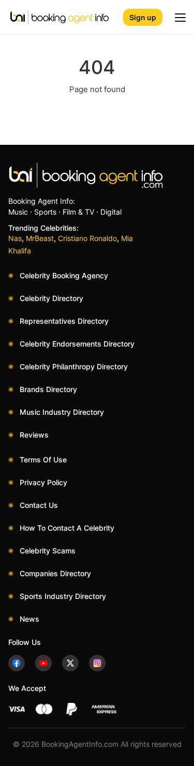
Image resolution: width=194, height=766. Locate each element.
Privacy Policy (43, 482)
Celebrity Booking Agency (64, 275)
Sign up (142, 17)
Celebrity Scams (48, 550)
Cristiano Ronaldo (87, 238)
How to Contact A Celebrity (67, 527)
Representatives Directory (64, 321)
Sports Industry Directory (63, 596)
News (29, 618)
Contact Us (39, 505)
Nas (15, 238)
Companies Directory (55, 573)
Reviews (34, 434)
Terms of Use (43, 459)
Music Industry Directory (62, 412)
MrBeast (40, 238)
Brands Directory (48, 389)
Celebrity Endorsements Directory (77, 343)
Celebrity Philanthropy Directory (74, 366)
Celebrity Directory (51, 298)
